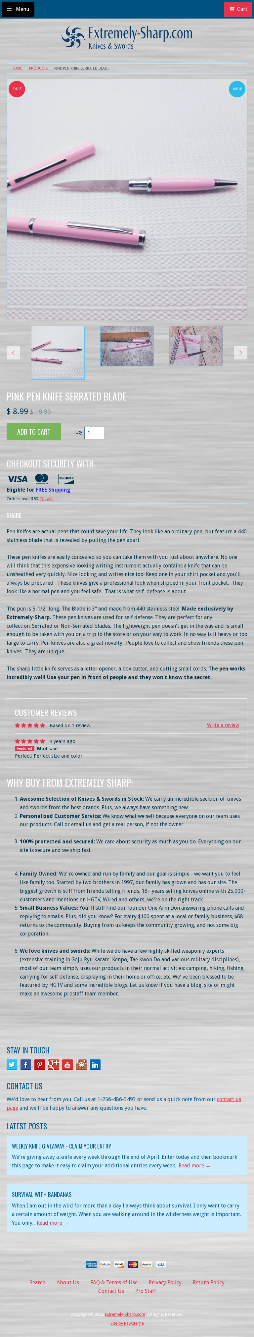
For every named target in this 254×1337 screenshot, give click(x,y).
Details (47, 498)
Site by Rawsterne (127, 1323)
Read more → (195, 1165)
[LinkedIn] (95, 1064)
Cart (242, 9)
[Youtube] (67, 1064)
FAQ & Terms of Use (114, 1282)
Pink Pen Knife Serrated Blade (81, 68)
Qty (78, 432)
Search (37, 1282)
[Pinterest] (39, 1064)
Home (17, 68)
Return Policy (209, 1282)
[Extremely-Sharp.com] (127, 35)
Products (38, 68)
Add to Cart (34, 432)
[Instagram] (81, 1064)
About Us (68, 1282)
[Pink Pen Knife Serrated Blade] (58, 353)
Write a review (223, 725)
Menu (22, 9)
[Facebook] (26, 1064)
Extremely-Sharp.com (125, 1314)
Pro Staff (145, 1291)
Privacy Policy (165, 1282)
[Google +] (53, 1064)
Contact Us (111, 1291)
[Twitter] (12, 1064)
